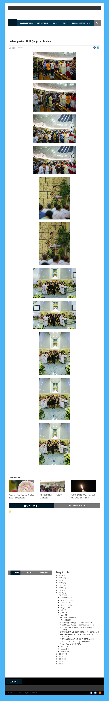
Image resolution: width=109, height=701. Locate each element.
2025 (61, 578)
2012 (61, 664)
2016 (61, 654)
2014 (61, 659)
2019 (61, 590)
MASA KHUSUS (32, 30)
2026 (61, 575)
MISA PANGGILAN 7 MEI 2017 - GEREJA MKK (77, 639)
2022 (61, 585)
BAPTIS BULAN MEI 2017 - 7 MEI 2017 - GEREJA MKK (79, 632)
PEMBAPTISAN (42, 23)
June (63, 612)
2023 (61, 582)
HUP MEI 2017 (65, 620)
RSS (100, 693)
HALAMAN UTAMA (26, 23)
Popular (16, 575)
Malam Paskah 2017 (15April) (71, 644)
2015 (61, 656)
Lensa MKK (14, 681)
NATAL (55, 23)
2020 (61, 588)
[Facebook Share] (94, 48)
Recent (29, 573)
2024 (61, 580)
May (63, 615)
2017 (61, 595)
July (62, 610)
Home (12, 23)
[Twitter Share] (98, 48)
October (64, 602)
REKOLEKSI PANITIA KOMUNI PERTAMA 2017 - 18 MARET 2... (79, 635)
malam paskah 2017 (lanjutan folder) (74, 641)
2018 (61, 592)
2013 (61, 661)
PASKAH (65, 23)
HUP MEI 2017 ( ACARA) (69, 617)
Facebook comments (77, 505)
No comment (19, 48)
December (65, 597)
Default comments (31, 506)
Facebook (91, 693)
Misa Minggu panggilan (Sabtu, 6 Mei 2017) (77, 622)
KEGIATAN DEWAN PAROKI (81, 23)
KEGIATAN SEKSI (17, 30)
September (65, 605)
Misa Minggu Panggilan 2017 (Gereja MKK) (77, 625)
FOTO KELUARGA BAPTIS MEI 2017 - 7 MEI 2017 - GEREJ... (78, 628)
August (64, 607)
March (63, 649)
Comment (44, 573)
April (63, 646)
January (64, 651)
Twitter (95, 693)
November (65, 600)
